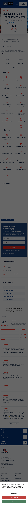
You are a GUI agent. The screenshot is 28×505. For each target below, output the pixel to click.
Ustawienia (14, 493)
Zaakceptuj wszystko (14, 501)
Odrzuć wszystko (14, 497)
